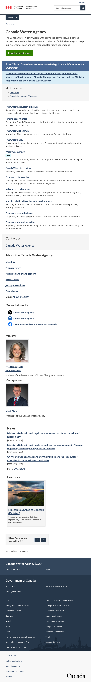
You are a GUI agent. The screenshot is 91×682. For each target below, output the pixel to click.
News (48, 569)
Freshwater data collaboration (20, 222)
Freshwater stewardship (17, 177)
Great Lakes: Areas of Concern (23, 96)
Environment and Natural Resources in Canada (35, 324)
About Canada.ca (13, 666)
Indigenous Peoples (54, 626)
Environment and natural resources (21, 637)
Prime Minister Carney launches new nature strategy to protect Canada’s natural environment (45, 66)
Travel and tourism (13, 611)
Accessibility (12, 279)
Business (9, 616)
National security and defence (18, 642)
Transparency (13, 267)
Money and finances (54, 616)
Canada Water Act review (18, 168)
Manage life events (53, 642)
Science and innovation (55, 621)
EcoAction (14, 92)
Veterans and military (54, 631)
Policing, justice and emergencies (59, 600)
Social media (11, 656)
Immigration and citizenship (17, 605)
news (19, 468)
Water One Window (15, 151)
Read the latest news (19, 53)
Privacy (9, 676)
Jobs (7, 600)
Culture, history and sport (16, 647)
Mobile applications (14, 661)
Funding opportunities (16, 118)
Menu (11, 17)
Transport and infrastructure (58, 605)
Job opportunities (15, 285)
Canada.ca (10, 24)
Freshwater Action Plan (17, 130)
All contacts (10, 586)
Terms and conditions (15, 671)
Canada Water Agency (20, 245)
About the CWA (21, 296)
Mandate (11, 262)
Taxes (8, 631)
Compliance (12, 291)
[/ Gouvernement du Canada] (21, 7)
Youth (48, 637)
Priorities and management (21, 273)
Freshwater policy (14, 139)
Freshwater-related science (19, 213)
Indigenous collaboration (18, 189)
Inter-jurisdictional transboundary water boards (29, 201)
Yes (37, 540)
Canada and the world (55, 611)
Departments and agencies (57, 586)
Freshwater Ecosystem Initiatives (22, 106)
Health (8, 626)
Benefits (9, 621)
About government (14, 591)
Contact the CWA (13, 569)
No (44, 540)
